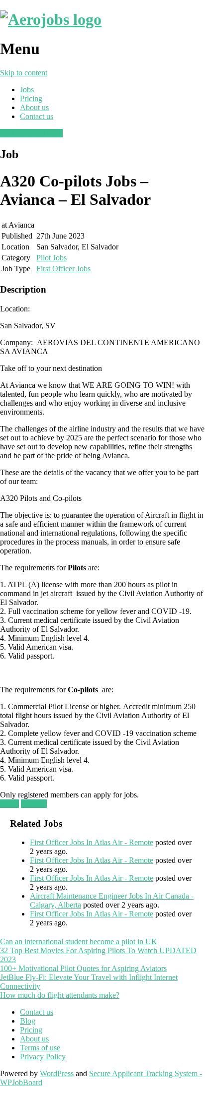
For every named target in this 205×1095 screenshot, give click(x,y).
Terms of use (40, 1047)
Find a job (47, 133)
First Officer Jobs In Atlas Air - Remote (91, 842)
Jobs (27, 89)
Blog (27, 1021)
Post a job (15, 133)
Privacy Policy (43, 1056)
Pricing (31, 98)
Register (34, 803)
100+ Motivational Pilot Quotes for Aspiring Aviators (83, 968)
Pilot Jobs (51, 257)
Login (9, 803)
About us (34, 107)
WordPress (57, 1073)
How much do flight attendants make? (59, 995)
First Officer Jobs (63, 268)
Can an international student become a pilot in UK (78, 941)
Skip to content (23, 72)
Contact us (36, 116)
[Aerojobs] (51, 19)
